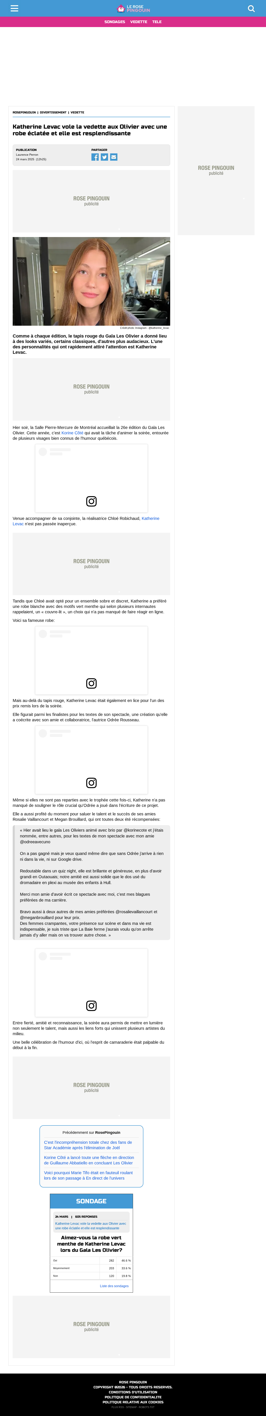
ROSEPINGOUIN (24, 112)
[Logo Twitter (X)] (104, 157)
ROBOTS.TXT (146, 1407)
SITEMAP (131, 1407)
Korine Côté (72, 433)
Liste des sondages (114, 1286)
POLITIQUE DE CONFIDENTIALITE (133, 1397)
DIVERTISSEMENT (53, 112)
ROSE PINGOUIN (133, 1382)
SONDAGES (115, 22)
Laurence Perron (27, 154)
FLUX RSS (118, 1407)
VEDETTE (138, 22)
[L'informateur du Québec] (133, 8)
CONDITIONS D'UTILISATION (133, 1392)
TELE (156, 22)
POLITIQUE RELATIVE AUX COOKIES (133, 1402)
